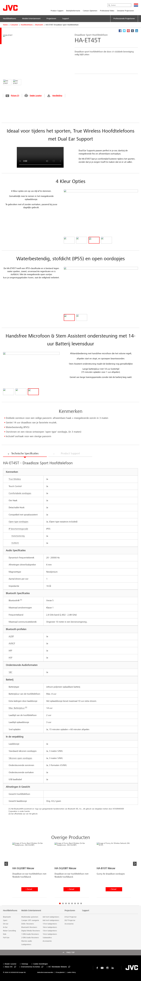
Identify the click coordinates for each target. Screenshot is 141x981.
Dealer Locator (36, 95)
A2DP (11, 636)
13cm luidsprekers (50, 931)
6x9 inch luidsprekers (51, 917)
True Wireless (15, 479)
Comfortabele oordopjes (20, 493)
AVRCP (12, 643)
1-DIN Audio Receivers (30, 934)
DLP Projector (70, 920)
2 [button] (63, 903)
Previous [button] (6, 864)
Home (5, 25)
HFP (10, 650)
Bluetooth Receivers (29, 927)
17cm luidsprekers (50, 924)
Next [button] (135, 864)
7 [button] (78, 903)
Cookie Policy (71, 972)
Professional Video (107, 11)
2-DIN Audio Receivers (30, 938)
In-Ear (5, 927)
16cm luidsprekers (50, 927)
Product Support (57, 11)
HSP (10, 657)
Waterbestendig (18, 536)
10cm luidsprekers (50, 934)
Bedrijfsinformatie (73, 11)
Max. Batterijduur (17, 708)
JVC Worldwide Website (57, 967)
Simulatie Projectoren (125, 11)
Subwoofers (47, 938)
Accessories (47, 941)
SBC (10, 672)
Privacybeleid (60, 972)
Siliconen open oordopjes (20, 758)
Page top (70, 952)
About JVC (9, 967)
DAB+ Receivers (27, 924)
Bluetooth (39, 25)
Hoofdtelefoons (27, 25)
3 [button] (66, 903)
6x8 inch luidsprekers (51, 920)
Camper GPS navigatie (30, 920)
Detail (29, 889)
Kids (4, 934)
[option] (30, 871)
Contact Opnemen (90, 11)
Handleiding (57, 95)
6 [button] (75, 903)
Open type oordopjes (18, 521)
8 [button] (81, 903)
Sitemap (24, 964)
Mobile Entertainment (31, 910)
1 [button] (60, 903)
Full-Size (6, 938)
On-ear (5, 924)
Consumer (14, 25)
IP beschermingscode (18, 528)
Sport (5, 920)
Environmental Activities (30, 967)
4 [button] (69, 903)
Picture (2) (15, 95)
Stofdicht (15, 543)
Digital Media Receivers (30, 931)
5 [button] (72, 903)
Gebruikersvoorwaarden (45, 972)
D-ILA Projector (71, 917)
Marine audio (26, 941)
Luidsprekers (26, 944)
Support (85, 910)
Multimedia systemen (29, 917)
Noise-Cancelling (9, 931)
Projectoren (70, 910)
